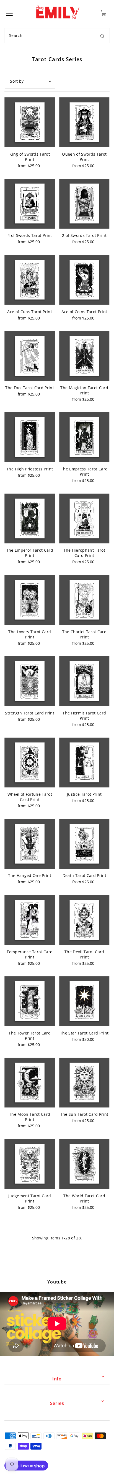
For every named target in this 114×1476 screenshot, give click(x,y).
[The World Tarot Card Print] (84, 1164)
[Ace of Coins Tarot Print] (84, 280)
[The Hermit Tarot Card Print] (84, 681)
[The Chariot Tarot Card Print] (84, 600)
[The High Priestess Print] (29, 437)
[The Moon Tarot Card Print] (29, 1083)
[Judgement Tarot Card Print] (29, 1164)
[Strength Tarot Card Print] (29, 681)
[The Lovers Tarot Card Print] (29, 600)
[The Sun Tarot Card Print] (84, 1083)
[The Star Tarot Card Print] (84, 1001)
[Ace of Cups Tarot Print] (29, 280)
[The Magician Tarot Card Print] (84, 356)
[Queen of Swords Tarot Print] (84, 122)
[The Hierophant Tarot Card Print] (84, 519)
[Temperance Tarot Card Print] (29, 920)
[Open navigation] (9, 13)
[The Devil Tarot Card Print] (84, 920)
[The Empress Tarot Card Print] (84, 437)
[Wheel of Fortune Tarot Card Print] (29, 763)
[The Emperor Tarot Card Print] (29, 519)
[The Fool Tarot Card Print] (29, 356)
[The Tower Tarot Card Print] (29, 1001)
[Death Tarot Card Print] (84, 844)
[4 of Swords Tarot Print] (29, 204)
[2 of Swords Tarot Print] (84, 204)
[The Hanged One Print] (29, 844)
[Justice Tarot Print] (84, 763)
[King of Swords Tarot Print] (29, 122)
